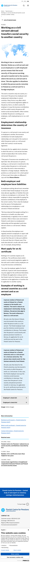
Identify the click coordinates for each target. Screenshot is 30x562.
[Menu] (28, 5)
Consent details (5, 550)
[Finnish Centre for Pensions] (9, 5)
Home (2, 11)
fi (22, 1)
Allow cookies (15, 554)
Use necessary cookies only (15, 557)
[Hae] (24, 5)
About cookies (17, 550)
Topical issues (9, 11)
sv (25, 1)
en (28, 1)
